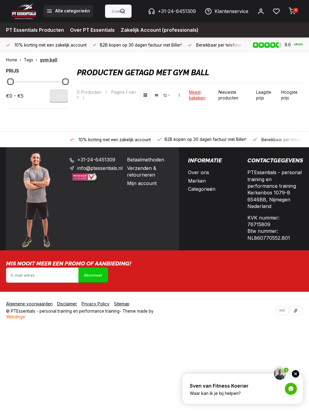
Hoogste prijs (289, 95)
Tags (28, 59)
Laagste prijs (263, 95)
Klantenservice (231, 11)
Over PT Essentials (92, 30)
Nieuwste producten (228, 95)
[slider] (11, 82)
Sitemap (121, 303)
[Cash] (296, 310)
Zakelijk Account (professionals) (160, 30)
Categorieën (201, 189)
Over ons (198, 172)
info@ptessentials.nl (100, 168)
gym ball (48, 59)
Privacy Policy (95, 303)
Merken (197, 181)
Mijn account (142, 183)
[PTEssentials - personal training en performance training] (24, 11)
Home (11, 59)
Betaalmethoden (145, 160)
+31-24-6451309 (177, 11)
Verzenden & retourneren (141, 171)
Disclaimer (67, 303)
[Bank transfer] (282, 310)
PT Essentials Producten (35, 30)
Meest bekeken (197, 95)
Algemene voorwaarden (29, 303)
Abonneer (93, 275)
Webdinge (15, 316)
